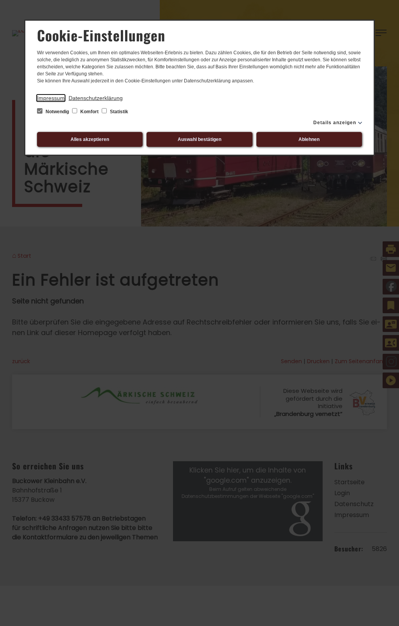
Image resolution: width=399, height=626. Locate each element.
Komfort (89, 111)
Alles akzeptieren (90, 139)
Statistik (118, 111)
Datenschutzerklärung (96, 98)
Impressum (51, 98)
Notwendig (57, 111)
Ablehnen (309, 139)
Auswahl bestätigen (199, 139)
